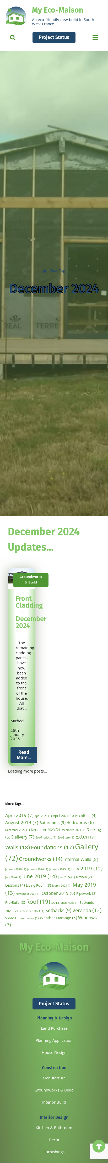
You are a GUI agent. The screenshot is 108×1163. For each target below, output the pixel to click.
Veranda (87, 911)
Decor (54, 1140)
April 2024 (63, 816)
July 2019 (87, 869)
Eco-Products (45, 838)
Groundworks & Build (54, 1090)
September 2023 (31, 911)
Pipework (86, 894)
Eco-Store (65, 838)
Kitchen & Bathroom (54, 1128)
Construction (54, 1067)
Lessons (15, 886)
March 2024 (62, 886)
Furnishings (54, 1152)
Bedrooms (80, 823)
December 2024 (73, 830)
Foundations (52, 848)
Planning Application (54, 1041)
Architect (85, 816)
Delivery (22, 837)
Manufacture (54, 1078)
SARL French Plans (65, 903)
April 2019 (19, 816)
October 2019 (58, 893)
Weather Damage (58, 918)
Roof (38, 902)
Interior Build (54, 1102)
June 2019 (39, 877)
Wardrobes (30, 918)
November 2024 (28, 894)
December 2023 (45, 830)
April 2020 (43, 816)
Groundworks (40, 859)
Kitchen (84, 877)
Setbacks (58, 911)
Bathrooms (52, 823)
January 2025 (59, 869)
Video (12, 919)
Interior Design (54, 1117)
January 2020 (15, 869)
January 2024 (37, 869)
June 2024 (66, 877)
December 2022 (17, 830)
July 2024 (13, 877)
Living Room (38, 886)
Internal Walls (80, 860)
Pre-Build (15, 903)
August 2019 (21, 823)
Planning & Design (54, 1017)
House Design (54, 1053)
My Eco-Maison (57, 10)
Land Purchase (54, 1028)
